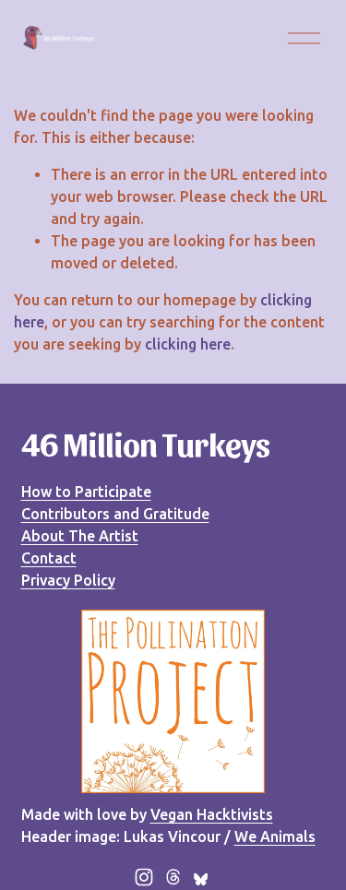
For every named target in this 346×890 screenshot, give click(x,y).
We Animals (275, 836)
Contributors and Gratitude (115, 513)
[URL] (203, 877)
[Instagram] (144, 877)
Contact (49, 558)
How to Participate (86, 491)
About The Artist (79, 536)
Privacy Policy (68, 580)
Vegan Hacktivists (211, 814)
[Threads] (173, 877)
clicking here (188, 344)
